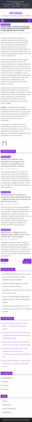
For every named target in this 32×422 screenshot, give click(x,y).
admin (16, 168)
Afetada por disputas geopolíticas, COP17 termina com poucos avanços (15, 285)
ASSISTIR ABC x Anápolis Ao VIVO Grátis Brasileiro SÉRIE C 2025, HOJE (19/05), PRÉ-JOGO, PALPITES (15, 234)
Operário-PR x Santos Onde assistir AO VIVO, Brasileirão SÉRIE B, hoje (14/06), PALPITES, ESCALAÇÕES (28, 260)
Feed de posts (6, 405)
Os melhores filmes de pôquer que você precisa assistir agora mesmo (16, 335)
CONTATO (25, 6)
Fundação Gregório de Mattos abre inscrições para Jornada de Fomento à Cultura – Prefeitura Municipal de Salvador (16, 277)
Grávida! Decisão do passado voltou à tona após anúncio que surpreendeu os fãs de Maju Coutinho (16, 309)
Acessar (4, 401)
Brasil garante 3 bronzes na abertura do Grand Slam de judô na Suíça (16, 291)
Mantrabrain (26, 420)
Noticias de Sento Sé (8, 4)
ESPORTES (7, 6)
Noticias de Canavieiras (22, 4)
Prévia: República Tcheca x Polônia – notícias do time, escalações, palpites (15, 326)
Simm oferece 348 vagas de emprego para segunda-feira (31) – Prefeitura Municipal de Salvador (16, 299)
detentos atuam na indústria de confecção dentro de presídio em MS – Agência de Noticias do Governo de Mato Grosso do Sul (16, 198)
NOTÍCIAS (16, 3)
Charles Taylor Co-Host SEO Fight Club (14, 333)
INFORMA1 (16, 13)
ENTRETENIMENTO (16, 6)
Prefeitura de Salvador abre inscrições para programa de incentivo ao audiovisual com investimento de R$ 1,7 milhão (12, 162)
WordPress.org (6, 412)
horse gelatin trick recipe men (11, 348)
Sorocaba (5, 389)
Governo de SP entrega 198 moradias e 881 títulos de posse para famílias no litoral (5, 260)
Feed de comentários (9, 408)
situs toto (5, 323)
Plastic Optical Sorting (9, 361)
